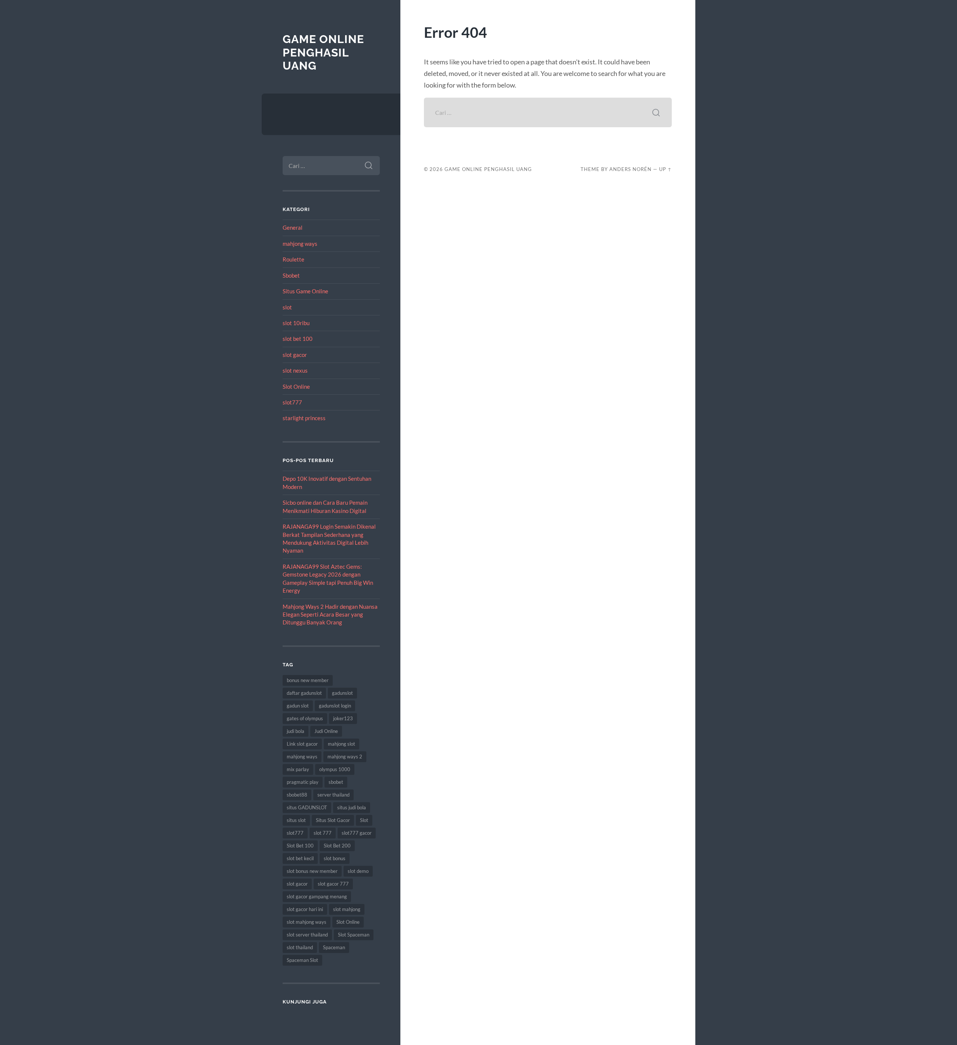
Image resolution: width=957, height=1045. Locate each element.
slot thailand (300, 947)
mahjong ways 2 (344, 757)
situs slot (296, 820)
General (292, 227)
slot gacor (295, 354)
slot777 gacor (357, 833)
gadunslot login (335, 706)
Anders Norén (630, 169)
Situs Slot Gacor (333, 820)
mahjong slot (341, 744)
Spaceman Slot (302, 960)
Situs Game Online (305, 291)
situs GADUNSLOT (307, 807)
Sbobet (291, 275)
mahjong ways (300, 243)
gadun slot (298, 706)
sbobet (336, 782)
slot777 (292, 402)
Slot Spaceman (353, 935)
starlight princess (304, 418)
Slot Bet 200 (337, 846)
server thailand (333, 795)
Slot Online (296, 386)
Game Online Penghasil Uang (323, 52)
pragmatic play (303, 782)
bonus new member (308, 680)
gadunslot (342, 693)
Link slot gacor (302, 744)
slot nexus (295, 370)
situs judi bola (351, 807)
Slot (364, 820)
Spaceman (334, 947)
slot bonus (334, 858)
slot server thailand (307, 935)
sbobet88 (297, 795)
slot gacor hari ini (305, 909)
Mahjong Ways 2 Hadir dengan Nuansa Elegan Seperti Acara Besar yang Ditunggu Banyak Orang (330, 614)
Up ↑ (665, 169)
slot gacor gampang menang (317, 896)
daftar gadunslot (304, 693)
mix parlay (298, 769)
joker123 (343, 718)
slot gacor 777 (333, 884)
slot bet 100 (298, 338)
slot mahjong (346, 909)
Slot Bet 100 (300, 846)
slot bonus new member (312, 871)
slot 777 (323, 833)
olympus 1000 (334, 769)
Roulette (293, 259)
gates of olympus (305, 718)
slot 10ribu (296, 323)
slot (287, 307)
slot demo (358, 871)
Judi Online (326, 731)
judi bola (295, 731)
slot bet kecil (300, 858)
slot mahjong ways (306, 922)
